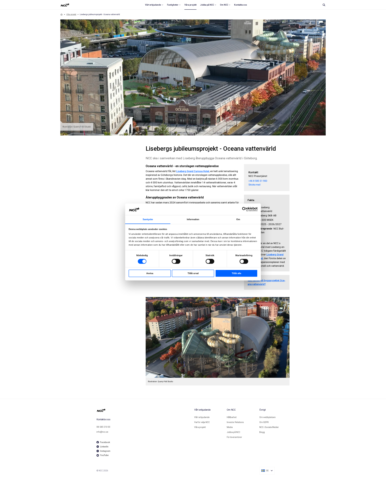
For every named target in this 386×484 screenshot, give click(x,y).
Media (230, 427)
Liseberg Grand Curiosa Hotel (192, 171)
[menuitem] (154, 5)
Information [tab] (193, 219)
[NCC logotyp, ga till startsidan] (65, 5)
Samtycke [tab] (148, 219)
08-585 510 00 (103, 427)
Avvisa (149, 273)
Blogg (262, 432)
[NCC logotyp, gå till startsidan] (144, 410)
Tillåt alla (236, 273)
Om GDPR (264, 422)
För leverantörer (234, 437)
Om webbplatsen (267, 417)
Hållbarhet (232, 417)
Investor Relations (235, 422)
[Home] (61, 14)
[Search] (324, 5)
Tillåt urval (193, 273)
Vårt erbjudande (202, 417)
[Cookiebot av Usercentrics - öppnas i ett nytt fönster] (244, 209)
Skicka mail (254, 184)
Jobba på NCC (233, 432)
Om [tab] (238, 219)
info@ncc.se (102, 432)
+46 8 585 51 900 (257, 180)
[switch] (176, 261)
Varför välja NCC (202, 422)
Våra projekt (71, 14)
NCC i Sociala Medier (269, 427)
